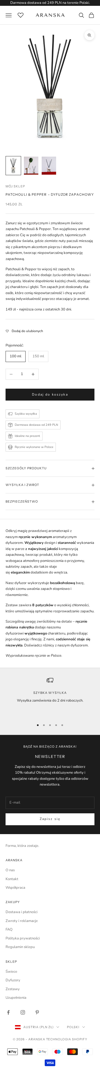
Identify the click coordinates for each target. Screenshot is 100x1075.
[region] (50, 696)
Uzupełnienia (16, 997)
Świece (11, 971)
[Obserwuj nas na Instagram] (23, 1012)
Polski (73, 1027)
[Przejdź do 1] (13, 165)
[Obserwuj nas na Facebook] (8, 1012)
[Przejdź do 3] (49, 165)
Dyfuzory (13, 980)
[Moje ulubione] (20, 14)
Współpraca (15, 887)
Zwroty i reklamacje (22, 920)
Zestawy (13, 989)
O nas (10, 870)
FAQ (9, 929)
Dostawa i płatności (22, 912)
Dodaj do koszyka (50, 394)
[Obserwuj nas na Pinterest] (37, 1012)
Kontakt (12, 879)
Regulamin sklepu (20, 946)
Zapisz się (50, 819)
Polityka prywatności (23, 938)
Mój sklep (15, 186)
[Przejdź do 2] (31, 165)
